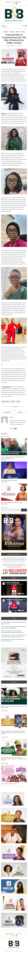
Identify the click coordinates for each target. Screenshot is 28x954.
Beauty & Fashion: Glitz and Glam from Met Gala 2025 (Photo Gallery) (13, 707)
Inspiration (12, 31)
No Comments (18, 45)
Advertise (9, 2)
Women (23, 31)
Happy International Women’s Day (9, 783)
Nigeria (18, 31)
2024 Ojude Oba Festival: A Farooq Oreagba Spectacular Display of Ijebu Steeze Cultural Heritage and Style (13, 759)
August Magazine (10, 934)
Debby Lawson (6, 386)
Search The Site (4, 507)
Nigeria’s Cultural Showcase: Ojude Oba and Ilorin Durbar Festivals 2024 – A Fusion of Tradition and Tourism (13, 732)
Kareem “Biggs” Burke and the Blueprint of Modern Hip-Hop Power (12, 457)
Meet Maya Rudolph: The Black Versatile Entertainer (12, 503)
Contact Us (18, 934)
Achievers (5, 31)
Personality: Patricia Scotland (9, 480)
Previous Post (7, 412)
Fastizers (3, 113)
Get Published (16, 2)
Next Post (20, 412)
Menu (4, 26)
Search (24, 510)
